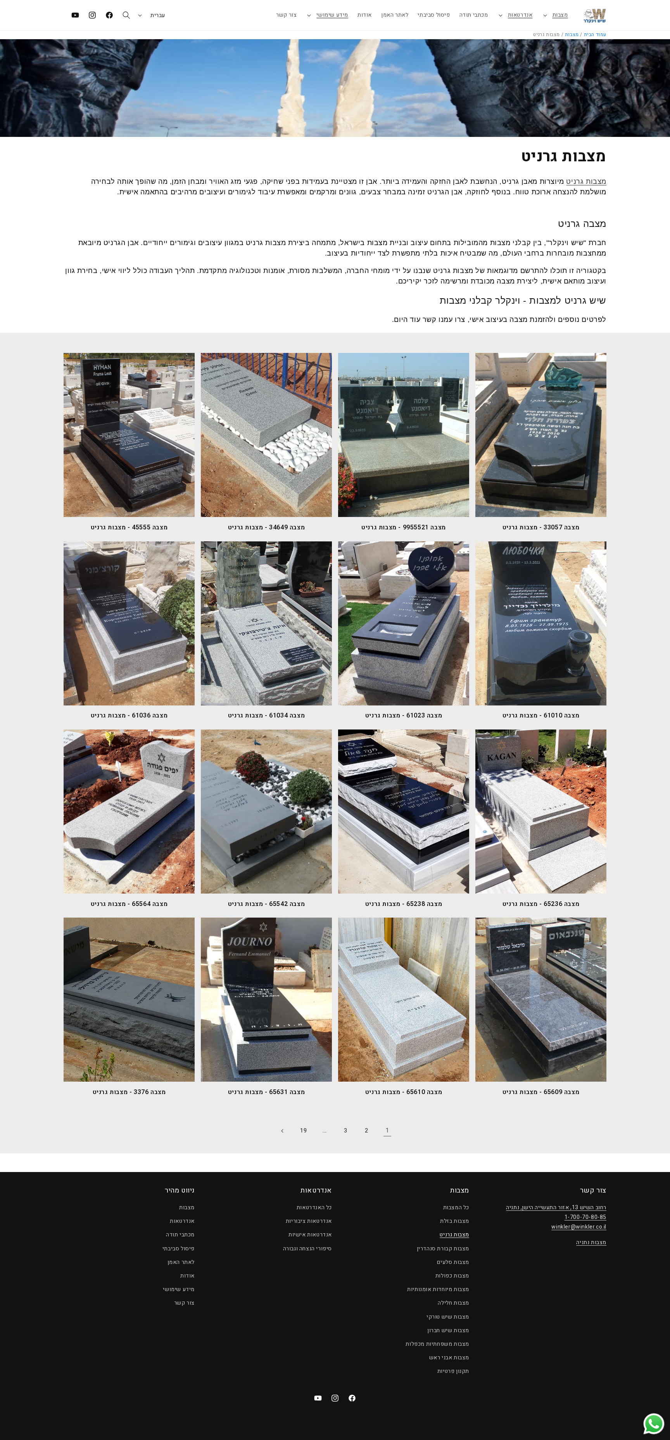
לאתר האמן (181, 1262)
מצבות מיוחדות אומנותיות (438, 1289)
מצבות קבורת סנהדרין (443, 1249)
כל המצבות (456, 1207)
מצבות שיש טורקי (448, 1317)
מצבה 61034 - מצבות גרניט (266, 716)
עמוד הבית (595, 34)
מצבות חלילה (453, 1303)
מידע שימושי (332, 15)
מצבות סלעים (453, 1262)
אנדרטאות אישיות (310, 1235)
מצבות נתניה (591, 1242)
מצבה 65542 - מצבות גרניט (266, 904)
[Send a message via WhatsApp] (654, 1424)
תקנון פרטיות (453, 1371)
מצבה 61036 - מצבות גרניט (129, 716)
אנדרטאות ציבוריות (309, 1221)
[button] (555, 15)
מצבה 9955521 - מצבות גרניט (403, 528)
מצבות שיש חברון (448, 1330)
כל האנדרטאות (314, 1207)
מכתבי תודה (180, 1235)
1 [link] (387, 1130)
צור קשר (184, 1303)
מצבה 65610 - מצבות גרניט (403, 1092)
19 (303, 1131)
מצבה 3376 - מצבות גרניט (129, 1092)
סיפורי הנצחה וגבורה (307, 1249)
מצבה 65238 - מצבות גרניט (403, 904)
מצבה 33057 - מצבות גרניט (540, 528)
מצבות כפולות (452, 1276)
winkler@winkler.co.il (578, 1227)
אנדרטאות (520, 15)
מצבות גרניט (586, 181)
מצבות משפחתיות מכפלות (437, 1344)
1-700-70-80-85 (585, 1217)
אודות (187, 1276)
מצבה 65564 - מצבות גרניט (129, 904)
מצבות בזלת (454, 1221)
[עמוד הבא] (282, 1130)
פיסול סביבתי (178, 1249)
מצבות (560, 15)
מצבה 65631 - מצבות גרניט (266, 1092)
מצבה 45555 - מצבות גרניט (129, 528)
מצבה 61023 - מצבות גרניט (403, 716)
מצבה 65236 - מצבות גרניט (540, 904)
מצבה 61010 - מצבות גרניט (540, 716)
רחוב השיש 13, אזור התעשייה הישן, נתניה (556, 1207)
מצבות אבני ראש (449, 1358)
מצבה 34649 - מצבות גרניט (266, 528)
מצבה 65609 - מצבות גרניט (540, 1092)
